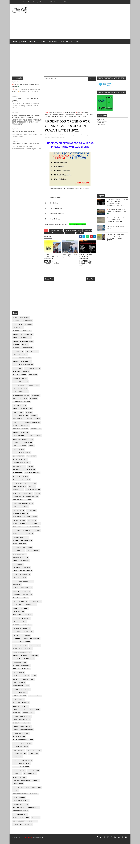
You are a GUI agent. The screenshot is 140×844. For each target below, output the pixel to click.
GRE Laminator (19, 682)
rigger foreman (20, 435)
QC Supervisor (19, 520)
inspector (17, 757)
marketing (36, 787)
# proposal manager (58, 233)
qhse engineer (19, 797)
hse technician (19, 577)
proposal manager (58, 114)
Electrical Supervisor (22, 348)
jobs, (72, 135)
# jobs (80, 230)
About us (17, 2)
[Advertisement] (90, 21)
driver (30, 466)
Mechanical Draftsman (22, 571)
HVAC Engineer (35, 435)
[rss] (115, 837)
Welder (16, 344)
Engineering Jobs (48, 42)
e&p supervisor (19, 621)
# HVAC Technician (70, 230)
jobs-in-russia (33, 550)
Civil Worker (18, 672)
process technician (21, 567)
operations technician (22, 594)
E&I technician (19, 466)
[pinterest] (104, 837)
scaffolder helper (21, 817)
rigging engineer (20, 537)
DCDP (34, 675)
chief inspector (20, 709)
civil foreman (19, 419)
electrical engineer (22, 331)
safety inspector (20, 811)
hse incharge (18, 750)
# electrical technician (56, 230)
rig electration (19, 662)
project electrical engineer (25, 794)
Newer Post (49, 279)
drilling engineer (20, 506)
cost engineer (33, 527)
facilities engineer (21, 733)
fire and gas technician (23, 632)
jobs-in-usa (18, 534)
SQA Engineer (18, 699)
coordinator (28, 713)
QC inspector (18, 456)
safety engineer (20, 601)
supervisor (31, 510)
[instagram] (122, 837)
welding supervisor (21, 402)
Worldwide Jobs (102, 121)
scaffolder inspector (22, 540)
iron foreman (33, 770)
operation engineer (21, 591)
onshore (32, 483)
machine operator (20, 557)
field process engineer (23, 740)
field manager (19, 736)
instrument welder (21, 763)
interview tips (19, 770)
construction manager (23, 439)
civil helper (34, 709)
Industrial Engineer (21, 689)
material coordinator (22, 588)
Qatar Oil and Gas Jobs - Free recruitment (25, 144)
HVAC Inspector (19, 486)
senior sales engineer (22, 824)
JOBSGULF (28, 837)
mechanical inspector (22, 408)
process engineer (20, 429)
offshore (75, 42)
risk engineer (19, 807)
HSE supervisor (19, 446)
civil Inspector (19, 405)
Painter (29, 412)
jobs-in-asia (35, 645)
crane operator (20, 378)
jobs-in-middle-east (21, 523)
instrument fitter (20, 415)
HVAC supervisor (20, 398)
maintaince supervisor (22, 648)
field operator (19, 483)
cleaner (16, 713)
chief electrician (30, 496)
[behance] (118, 837)
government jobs (20, 638)
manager (16, 584)
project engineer (20, 392)
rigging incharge (20, 804)
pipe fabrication (20, 385)
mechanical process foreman (25, 655)
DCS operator (19, 527)
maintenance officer (22, 652)
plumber (33, 398)
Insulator (17, 604)
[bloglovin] (107, 837)
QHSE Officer (18, 611)
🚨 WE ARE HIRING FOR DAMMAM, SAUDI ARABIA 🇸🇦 (116, 211)
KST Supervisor (19, 696)
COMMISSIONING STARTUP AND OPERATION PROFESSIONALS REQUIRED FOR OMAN (85, 260)
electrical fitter (33, 490)
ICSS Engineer (35, 601)
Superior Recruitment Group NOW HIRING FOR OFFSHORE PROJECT (117, 219)
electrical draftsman (22, 547)
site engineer (70, 114)
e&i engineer (18, 469)
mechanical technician (22, 334)
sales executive (20, 814)
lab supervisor (19, 777)
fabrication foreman (22, 726)
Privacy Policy (37, 2)
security (35, 817)
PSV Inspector (35, 696)
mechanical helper (21, 561)
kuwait (34, 415)
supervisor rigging (21, 665)
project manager (20, 381)
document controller (22, 442)
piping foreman (33, 419)
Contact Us (26, 2)
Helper (32, 486)
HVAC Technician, (65, 135)
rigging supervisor (21, 463)
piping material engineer (23, 659)
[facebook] (97, 837)
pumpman (36, 523)
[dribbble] (111, 837)
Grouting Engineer (21, 686)
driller (16, 422)
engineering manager (22, 716)
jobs (15, 317)
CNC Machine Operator (22, 493)
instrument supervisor (23, 365)
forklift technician (21, 635)
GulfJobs (17, 496)
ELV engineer (28, 679)
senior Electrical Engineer (25, 821)
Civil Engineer (32, 351)
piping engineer (19, 375)
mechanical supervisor (23, 341)
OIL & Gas (64, 42)
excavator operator (21, 628)
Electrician (18, 351)
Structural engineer (22, 500)
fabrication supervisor (23, 730)
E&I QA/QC (17, 679)
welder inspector (20, 513)
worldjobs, (62, 137)
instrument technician (22, 324)
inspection (33, 753)
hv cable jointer (34, 750)
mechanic (35, 395)
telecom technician (21, 479)
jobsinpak (29, 534)
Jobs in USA (101, 124)
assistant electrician (22, 615)
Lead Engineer (30, 604)
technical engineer (21, 669)
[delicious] (125, 837)
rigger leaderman (20, 800)
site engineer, (55, 137)
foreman (36, 530)
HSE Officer (18, 412)
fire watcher (18, 550)
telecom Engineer (20, 476)
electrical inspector (31, 422)
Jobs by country (28, 42)
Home (15, 42)
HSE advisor (32, 517)
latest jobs (18, 784)
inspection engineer (21, 642)
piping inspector (20, 459)
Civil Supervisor (20, 388)
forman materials (20, 746)
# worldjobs (79, 233)
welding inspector (21, 395)
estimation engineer (21, 719)
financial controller (22, 743)
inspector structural (22, 760)
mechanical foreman (22, 361)
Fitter (37, 493)
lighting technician (21, 787)
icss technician (19, 753)
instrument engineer (22, 358)
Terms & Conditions (52, 2)
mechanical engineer (22, 337)
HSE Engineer (18, 449)
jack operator (30, 773)
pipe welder (18, 564)
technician (30, 469)
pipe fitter (17, 368)
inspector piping (20, 645)
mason (31, 446)
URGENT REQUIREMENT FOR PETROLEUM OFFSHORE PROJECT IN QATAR (51, 259)
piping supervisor (32, 368)
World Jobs (100, 119)
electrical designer (22, 530)
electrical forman (21, 371)
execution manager (21, 723)
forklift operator (21, 425)
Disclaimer (64, 2)
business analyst (20, 706)
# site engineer (70, 233)
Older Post (90, 279)
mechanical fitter (20, 432)
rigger (25, 344)
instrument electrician (23, 581)
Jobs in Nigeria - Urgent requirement (23, 131)
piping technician (20, 598)
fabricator (31, 456)
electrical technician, (53, 135)
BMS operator (19, 517)
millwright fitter (32, 473)
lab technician (19, 554)
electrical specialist (22, 625)
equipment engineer (21, 574)
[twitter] (100, 837)
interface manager (21, 767)
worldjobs (24, 317)
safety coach (33, 807)
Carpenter (17, 473)
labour (35, 780)
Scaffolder (36, 429)
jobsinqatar (34, 385)
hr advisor (34, 638)
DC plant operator (21, 675)
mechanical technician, (81, 135)
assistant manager (21, 702)
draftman (32, 520)
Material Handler (20, 608)
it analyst (17, 773)
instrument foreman (21, 452)
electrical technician (22, 321)
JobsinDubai (18, 490)
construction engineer (23, 503)
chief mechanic (19, 544)
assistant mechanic (21, 618)
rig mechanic (18, 510)
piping (15, 790)
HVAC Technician (20, 354)
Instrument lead (20, 692)
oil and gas (18, 327)
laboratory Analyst (21, 780)
